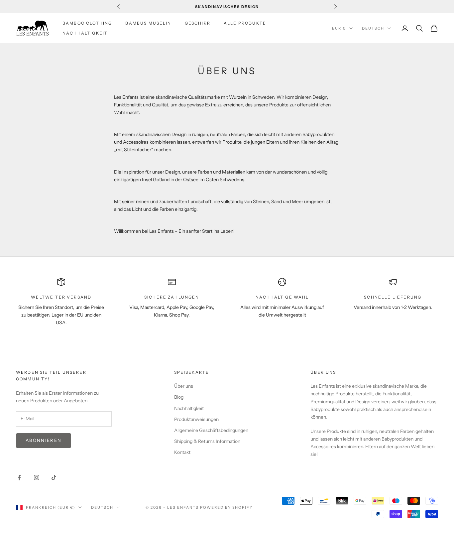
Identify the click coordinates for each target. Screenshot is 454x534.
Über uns (183, 386)
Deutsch (373, 28)
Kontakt (182, 452)
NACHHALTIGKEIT (85, 33)
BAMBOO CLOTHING (87, 23)
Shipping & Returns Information (207, 441)
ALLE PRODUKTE (245, 23)
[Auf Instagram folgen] (36, 477)
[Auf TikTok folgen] (54, 477)
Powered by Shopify (226, 507)
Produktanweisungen (196, 419)
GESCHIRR (197, 23)
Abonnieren (43, 440)
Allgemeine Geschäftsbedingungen (211, 430)
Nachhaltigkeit (189, 408)
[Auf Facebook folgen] (19, 477)
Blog (178, 397)
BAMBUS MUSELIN (148, 23)
